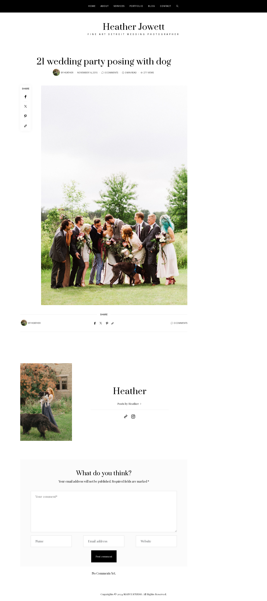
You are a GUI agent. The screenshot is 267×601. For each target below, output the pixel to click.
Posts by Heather (128, 403)
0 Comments (111, 72)
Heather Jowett (134, 27)
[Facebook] (25, 97)
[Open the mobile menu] (258, 6)
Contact (165, 6)
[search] (177, 6)
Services (119, 6)
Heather (68, 72)
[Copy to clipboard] (25, 126)
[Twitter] (25, 106)
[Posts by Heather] (56, 72)
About (105, 6)
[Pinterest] (25, 116)
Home (92, 6)
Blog (151, 6)
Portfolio (136, 6)
